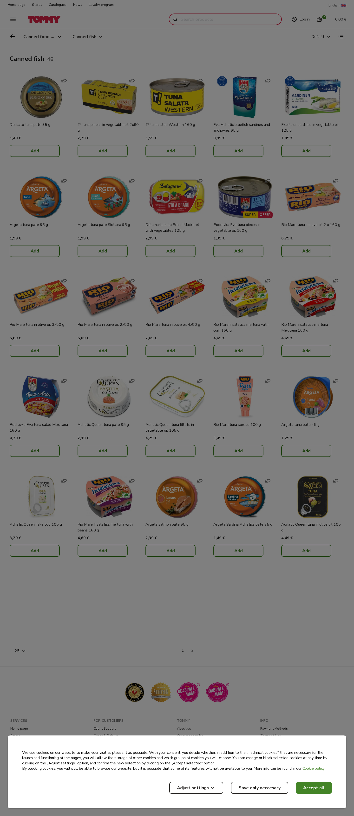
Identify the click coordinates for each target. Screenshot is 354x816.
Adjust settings (193, 788)
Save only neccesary (260, 788)
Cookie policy (313, 768)
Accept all (314, 788)
